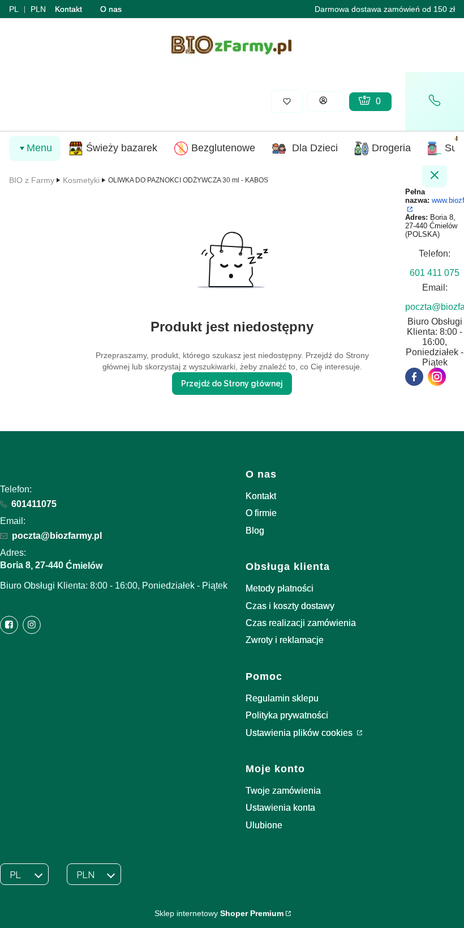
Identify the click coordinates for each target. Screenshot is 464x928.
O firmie (261, 513)
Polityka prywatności (287, 715)
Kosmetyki (81, 180)
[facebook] (414, 377)
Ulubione (264, 825)
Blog (255, 530)
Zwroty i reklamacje (285, 640)
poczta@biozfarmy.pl (57, 535)
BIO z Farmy (31, 180)
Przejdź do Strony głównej (232, 383)
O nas (111, 9)
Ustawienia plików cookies (300, 733)
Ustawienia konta (280, 807)
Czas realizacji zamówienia (301, 623)
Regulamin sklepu (282, 698)
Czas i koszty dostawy (290, 606)
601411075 (34, 504)
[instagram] (437, 377)
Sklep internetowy (218, 913)
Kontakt (68, 9)
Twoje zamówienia (283, 790)
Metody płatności (279, 588)
